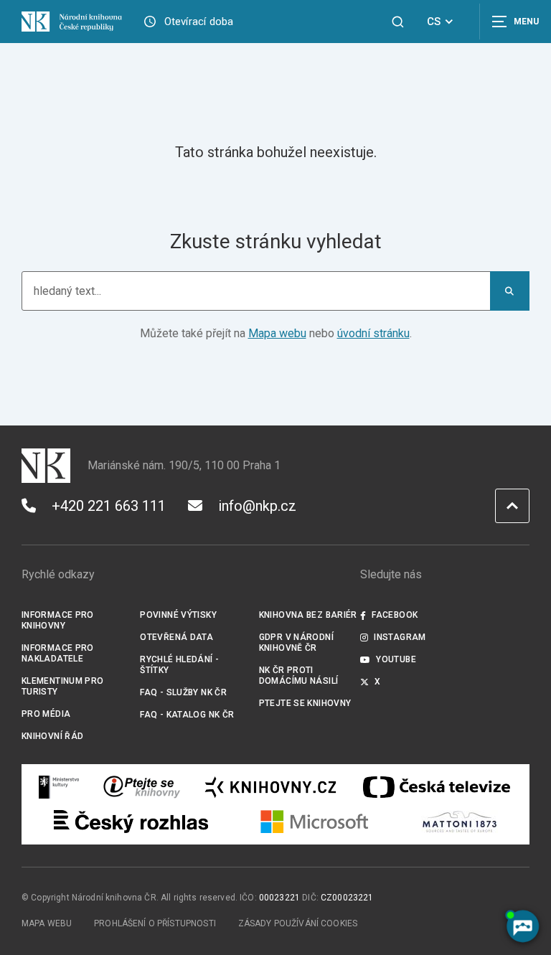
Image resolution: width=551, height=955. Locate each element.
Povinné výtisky (178, 615)
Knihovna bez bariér (308, 615)
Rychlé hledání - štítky (179, 664)
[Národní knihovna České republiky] (72, 21)
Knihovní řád (53, 736)
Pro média (46, 714)
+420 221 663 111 (109, 505)
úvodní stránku (373, 333)
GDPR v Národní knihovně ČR (296, 642)
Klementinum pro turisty (63, 686)
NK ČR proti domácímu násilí (299, 675)
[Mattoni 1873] (459, 821)
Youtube (396, 659)
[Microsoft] (314, 821)
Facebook (395, 615)
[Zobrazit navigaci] (515, 21)
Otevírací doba (199, 21)
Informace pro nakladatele (58, 653)
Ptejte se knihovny (305, 703)
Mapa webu (277, 333)
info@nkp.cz (257, 505)
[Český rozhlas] (131, 821)
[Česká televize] (436, 787)
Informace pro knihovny (58, 620)
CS (434, 21)
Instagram (399, 637)
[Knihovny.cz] (270, 787)
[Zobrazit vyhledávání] (398, 22)
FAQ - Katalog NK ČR (187, 715)
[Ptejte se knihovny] (142, 787)
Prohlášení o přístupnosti (155, 923)
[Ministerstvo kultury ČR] (59, 787)
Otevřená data (176, 637)
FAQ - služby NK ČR (183, 692)
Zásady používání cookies (298, 923)
